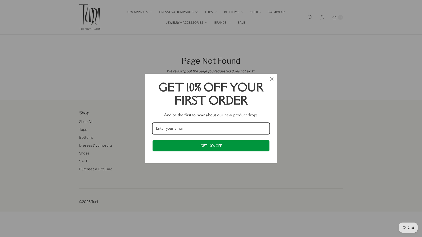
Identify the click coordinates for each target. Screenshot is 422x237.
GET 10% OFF (211, 145)
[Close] (271, 79)
